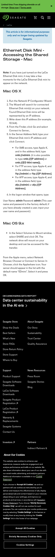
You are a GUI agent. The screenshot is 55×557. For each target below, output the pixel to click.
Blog (30, 387)
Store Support (10, 355)
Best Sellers (9, 333)
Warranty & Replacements (11, 419)
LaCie (9, 25)
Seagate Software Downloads (12, 383)
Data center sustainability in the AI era (25, 303)
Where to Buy (10, 360)
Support (7, 370)
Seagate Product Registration (11, 401)
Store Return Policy (13, 349)
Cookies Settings (25, 545)
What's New (9, 338)
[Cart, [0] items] (35, 17)
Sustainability (35, 333)
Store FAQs (9, 344)
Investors (8, 442)
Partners (32, 442)
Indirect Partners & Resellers (37, 450)
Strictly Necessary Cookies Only (25, 536)
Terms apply (25, 7)
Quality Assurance (38, 344)
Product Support (12, 376)
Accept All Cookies (25, 528)
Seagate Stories (36, 382)
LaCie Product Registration (10, 410)
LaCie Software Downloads (11, 392)
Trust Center (34, 338)
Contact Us (9, 432)
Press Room (34, 376)
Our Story (33, 328)
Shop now (14, 7)
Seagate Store (10, 322)
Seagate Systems (12, 426)
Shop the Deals (11, 328)
